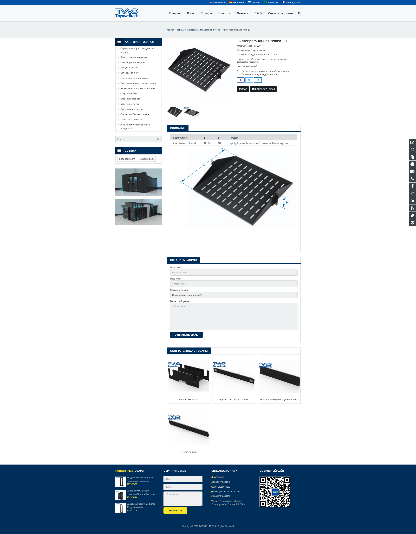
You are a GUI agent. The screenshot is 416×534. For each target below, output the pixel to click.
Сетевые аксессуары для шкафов (259, 74)
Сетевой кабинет (129, 72)
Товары (180, 30)
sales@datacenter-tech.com (227, 492)
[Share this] (241, 80)
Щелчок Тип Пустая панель (233, 399)
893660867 (219, 477)
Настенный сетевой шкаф (134, 78)
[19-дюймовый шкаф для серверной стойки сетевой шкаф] (120, 486)
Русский (255, 2)
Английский (218, 2)
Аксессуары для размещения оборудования (265, 71)
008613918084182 (221, 482)
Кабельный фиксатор (131, 119)
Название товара (179, 290)
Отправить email (264, 89)
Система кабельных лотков (134, 114)
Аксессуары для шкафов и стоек (203, 30)
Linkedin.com (147, 158)
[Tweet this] (249, 80)
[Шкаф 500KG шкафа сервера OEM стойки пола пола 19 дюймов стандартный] (120, 499)
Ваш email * (176, 278)
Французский (292, 2)
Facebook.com (127, 158)
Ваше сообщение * (180, 301)
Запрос (242, 89)
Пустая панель (188, 452)
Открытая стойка (129, 93)
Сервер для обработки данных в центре (137, 50)
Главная (170, 30)
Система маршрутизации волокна (138, 83)
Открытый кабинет (130, 98)
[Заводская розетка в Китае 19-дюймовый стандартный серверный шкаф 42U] (120, 512)
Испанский (238, 2)
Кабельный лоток (129, 104)
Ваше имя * (176, 267)
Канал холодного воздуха (134, 57)
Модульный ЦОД (129, 67)
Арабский (272, 2)
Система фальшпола (131, 109)
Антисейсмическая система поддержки (135, 126)
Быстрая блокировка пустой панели (279, 399)
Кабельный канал (188, 399)
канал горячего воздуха (132, 62)
